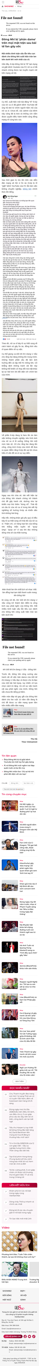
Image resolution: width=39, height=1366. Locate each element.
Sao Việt (15, 1219)
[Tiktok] (34, 1336)
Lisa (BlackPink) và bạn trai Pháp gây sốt (28, 999)
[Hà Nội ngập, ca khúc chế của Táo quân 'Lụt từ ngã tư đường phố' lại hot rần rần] (10, 805)
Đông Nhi (27, 189)
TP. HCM (5, 1347)
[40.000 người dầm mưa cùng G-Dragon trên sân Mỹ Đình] (10, 826)
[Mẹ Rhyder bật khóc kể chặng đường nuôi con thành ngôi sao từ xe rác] (10, 926)
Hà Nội (4, 1341)
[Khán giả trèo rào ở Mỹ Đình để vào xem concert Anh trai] (10, 885)
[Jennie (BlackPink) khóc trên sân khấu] (10, 967)
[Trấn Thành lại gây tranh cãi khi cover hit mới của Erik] (10, 1053)
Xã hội (23, 1295)
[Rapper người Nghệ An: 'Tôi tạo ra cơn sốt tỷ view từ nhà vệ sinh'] (10, 983)
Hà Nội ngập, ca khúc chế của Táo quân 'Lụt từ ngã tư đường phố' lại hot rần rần (28, 809)
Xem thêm (19, 1081)
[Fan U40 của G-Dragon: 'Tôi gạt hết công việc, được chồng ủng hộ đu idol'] (10, 844)
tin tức (21, 1191)
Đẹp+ (22, 1291)
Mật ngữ (7, 1300)
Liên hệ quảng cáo (13, 1336)
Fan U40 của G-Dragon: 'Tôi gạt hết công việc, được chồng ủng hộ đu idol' (28, 848)
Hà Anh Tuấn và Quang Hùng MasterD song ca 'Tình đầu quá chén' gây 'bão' (28, 950)
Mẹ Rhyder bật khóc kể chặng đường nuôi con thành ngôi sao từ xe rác (27, 930)
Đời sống (7, 1295)
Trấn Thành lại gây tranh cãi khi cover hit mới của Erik (28, 1054)
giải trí (12, 1213)
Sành (23, 1300)
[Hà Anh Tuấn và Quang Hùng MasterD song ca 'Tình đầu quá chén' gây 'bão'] (10, 947)
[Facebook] (25, 1336)
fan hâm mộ (28, 783)
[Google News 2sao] (13, 790)
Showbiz (9, 6)
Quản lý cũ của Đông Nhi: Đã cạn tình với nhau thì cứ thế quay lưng (19, 731)
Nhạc (19, 6)
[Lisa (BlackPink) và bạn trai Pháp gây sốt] (10, 998)
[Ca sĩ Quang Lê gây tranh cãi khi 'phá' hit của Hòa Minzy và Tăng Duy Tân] (10, 1014)
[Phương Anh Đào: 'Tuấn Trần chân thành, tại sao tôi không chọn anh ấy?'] (19, 1241)
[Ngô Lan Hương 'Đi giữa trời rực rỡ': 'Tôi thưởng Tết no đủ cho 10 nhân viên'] (10, 1069)
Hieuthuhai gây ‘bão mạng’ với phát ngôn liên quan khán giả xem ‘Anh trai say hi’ (28, 868)
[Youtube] (29, 1336)
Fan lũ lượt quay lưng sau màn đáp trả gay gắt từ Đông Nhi (18, 714)
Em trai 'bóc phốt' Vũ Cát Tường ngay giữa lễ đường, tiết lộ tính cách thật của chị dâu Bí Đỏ (28, 1036)
